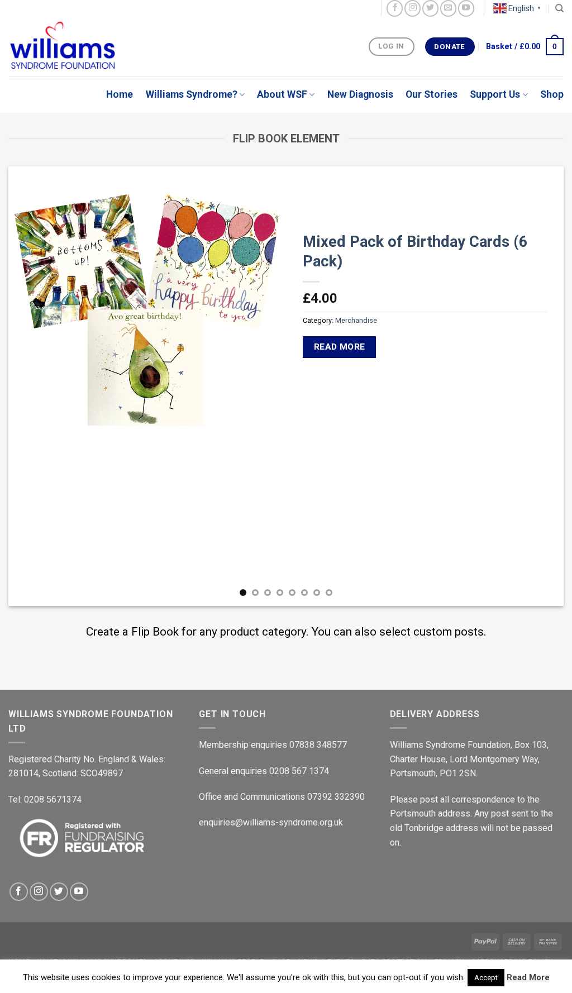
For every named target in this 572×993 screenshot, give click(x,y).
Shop (552, 94)
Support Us (495, 94)
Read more (339, 347)
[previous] (33, 386)
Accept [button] (486, 977)
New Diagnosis (360, 94)
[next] (538, 386)
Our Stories (431, 94)
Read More (528, 977)
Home (119, 94)
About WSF (282, 94)
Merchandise (356, 320)
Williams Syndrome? (191, 94)
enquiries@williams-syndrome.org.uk (271, 822)
